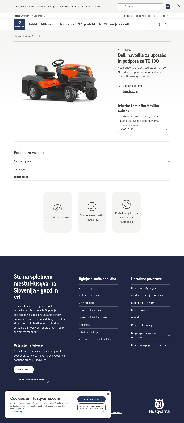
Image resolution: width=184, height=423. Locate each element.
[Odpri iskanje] (151, 24)
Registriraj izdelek (143, 16)
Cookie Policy (16, 412)
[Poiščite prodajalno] (159, 24)
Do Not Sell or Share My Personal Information (91, 407)
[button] (33, 24)
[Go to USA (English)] (168, 6)
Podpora (128, 16)
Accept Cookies (91, 399)
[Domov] (19, 24)
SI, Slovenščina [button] (38, 16)
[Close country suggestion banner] (179, 6)
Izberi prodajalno (162, 16)
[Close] (108, 394)
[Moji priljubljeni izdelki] (166, 24)
